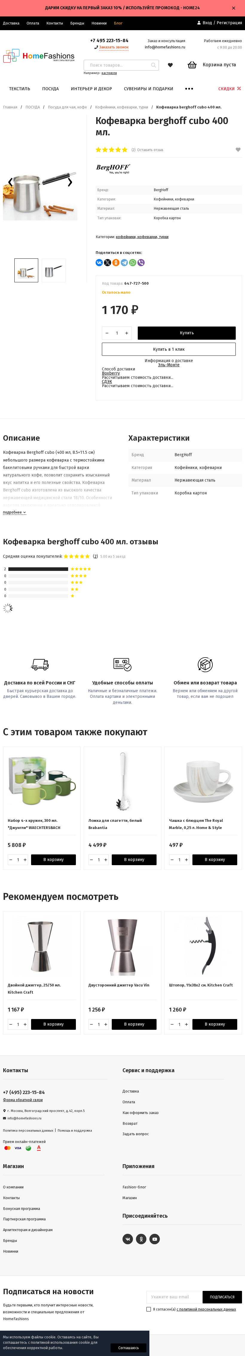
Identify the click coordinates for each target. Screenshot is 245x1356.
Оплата (33, 23)
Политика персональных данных (28, 1131)
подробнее (13, 512)
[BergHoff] (113, 172)
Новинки (99, 23)
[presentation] (10, 183)
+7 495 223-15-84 (109, 40)
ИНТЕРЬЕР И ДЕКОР (91, 88)
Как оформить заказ (140, 1112)
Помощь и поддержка (75, 1131)
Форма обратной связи (23, 1100)
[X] (107, 262)
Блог (118, 23)
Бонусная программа (21, 1208)
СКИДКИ (227, 88)
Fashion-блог (134, 1187)
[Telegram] (124, 262)
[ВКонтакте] (99, 262)
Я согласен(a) (194, 1309)
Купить (187, 332)
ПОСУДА (50, 88)
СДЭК (107, 381)
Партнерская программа (24, 1219)
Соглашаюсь (128, 1348)
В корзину (53, 859)
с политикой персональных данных (206, 1309)
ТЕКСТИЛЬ (19, 88)
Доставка (130, 1091)
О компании (13, 1187)
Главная (10, 107)
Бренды (77, 23)
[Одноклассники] (116, 262)
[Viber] (141, 262)
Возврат (129, 1123)
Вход (207, 22)
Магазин (129, 1198)
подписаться (222, 1297)
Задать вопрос (135, 1134)
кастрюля (109, 73)
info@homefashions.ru (165, 47)
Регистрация (229, 22)
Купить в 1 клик (169, 349)
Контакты (54, 23)
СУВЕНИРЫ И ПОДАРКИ (148, 88)
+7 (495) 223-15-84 (24, 1092)
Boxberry (111, 373)
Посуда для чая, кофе (67, 107)
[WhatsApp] (132, 262)
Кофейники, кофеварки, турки (121, 107)
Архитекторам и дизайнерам (28, 1230)
